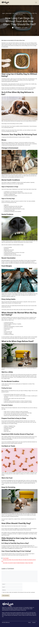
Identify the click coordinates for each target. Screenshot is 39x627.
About (29, 622)
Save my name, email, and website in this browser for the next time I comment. (19, 592)
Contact (33, 622)
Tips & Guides (8, 13)
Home (3, 13)
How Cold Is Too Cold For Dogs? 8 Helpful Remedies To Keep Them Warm (18, 562)
